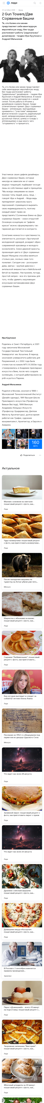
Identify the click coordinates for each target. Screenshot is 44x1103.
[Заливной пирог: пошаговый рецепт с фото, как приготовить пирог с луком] (22, 804)
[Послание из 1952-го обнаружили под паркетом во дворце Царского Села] (22, 727)
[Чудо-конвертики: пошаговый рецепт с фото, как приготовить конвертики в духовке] (22, 532)
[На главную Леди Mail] (13, 3)
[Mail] (8, 3)
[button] (22, 65)
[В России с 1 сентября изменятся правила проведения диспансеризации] (22, 960)
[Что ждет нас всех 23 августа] (22, 843)
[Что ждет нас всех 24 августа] (22, 765)
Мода (21, 10)
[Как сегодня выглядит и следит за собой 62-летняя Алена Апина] (22, 688)
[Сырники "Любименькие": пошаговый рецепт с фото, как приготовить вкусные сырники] (22, 649)
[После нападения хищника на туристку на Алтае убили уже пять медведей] (22, 571)
